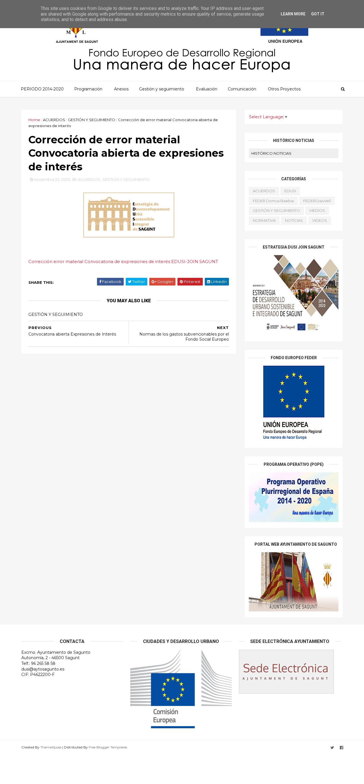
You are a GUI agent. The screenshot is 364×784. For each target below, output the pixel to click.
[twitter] (332, 747)
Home (34, 119)
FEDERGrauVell (317, 200)
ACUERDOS (54, 119)
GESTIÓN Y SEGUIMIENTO (91, 119)
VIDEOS (319, 220)
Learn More (293, 14)
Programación (88, 89)
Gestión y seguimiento (161, 89)
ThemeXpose (50, 747)
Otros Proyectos (284, 89)
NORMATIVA (264, 220)
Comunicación (242, 89)
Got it (317, 14)
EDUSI (290, 191)
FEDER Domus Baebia (273, 200)
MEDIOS (317, 210)
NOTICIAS (294, 220)
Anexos (121, 89)
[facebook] (341, 747)
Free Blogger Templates (108, 747)
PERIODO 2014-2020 (42, 89)
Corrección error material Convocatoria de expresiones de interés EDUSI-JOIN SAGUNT (123, 261)
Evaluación (206, 89)
